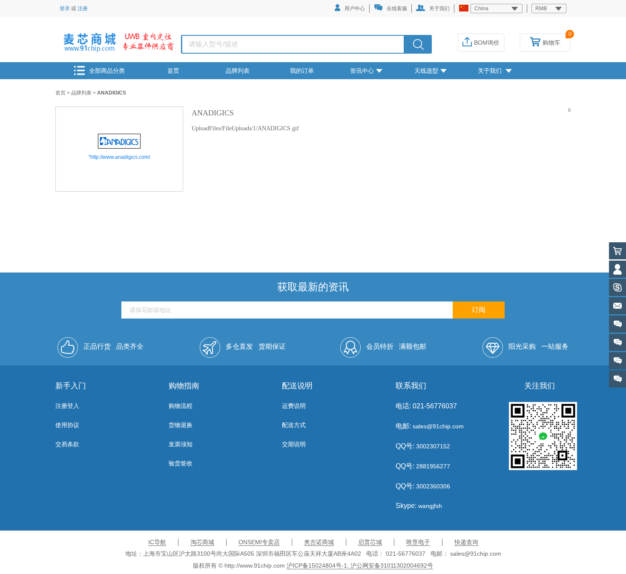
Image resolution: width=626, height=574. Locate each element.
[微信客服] (617, 378)
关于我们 (439, 8)
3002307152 (432, 446)
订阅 (478, 309)
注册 (83, 8)
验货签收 (180, 463)
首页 (173, 70)
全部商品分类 (107, 70)
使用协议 (67, 425)
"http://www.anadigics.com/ (119, 157)
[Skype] (617, 287)
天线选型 (426, 70)
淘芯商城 (202, 542)
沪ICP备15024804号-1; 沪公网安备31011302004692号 (360, 565)
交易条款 (67, 444)
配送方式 (294, 425)
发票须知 (180, 444)
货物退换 (180, 425)
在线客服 (397, 8)
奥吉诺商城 (319, 542)
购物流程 (180, 405)
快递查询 (466, 542)
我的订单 (302, 70)
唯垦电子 (418, 542)
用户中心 (355, 8)
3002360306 (432, 486)
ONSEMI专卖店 (259, 542)
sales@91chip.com (438, 426)
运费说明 (294, 405)
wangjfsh (430, 505)
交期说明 (294, 444)
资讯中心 (362, 70)
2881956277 (432, 466)
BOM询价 (487, 42)
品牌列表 (238, 70)
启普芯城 (370, 542)
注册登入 (67, 405)
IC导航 (157, 542)
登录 (65, 8)
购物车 (551, 42)
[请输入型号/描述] (418, 44)
